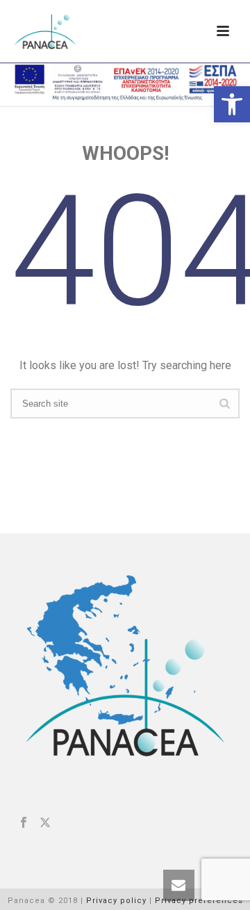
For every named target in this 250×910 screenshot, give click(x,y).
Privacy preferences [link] (199, 900)
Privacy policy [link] (116, 900)
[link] (232, 104)
